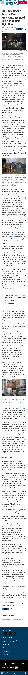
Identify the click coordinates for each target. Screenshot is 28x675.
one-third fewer (13, 447)
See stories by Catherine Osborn (11, 619)
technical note (6, 282)
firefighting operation (9, 467)
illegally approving (7, 437)
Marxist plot (5, 443)
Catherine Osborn (11, 27)
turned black (22, 408)
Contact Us (5, 648)
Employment (6, 644)
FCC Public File (6, 651)
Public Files (5, 654)
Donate (23, 2)
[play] (2, 673)
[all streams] (26, 673)
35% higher (14, 234)
